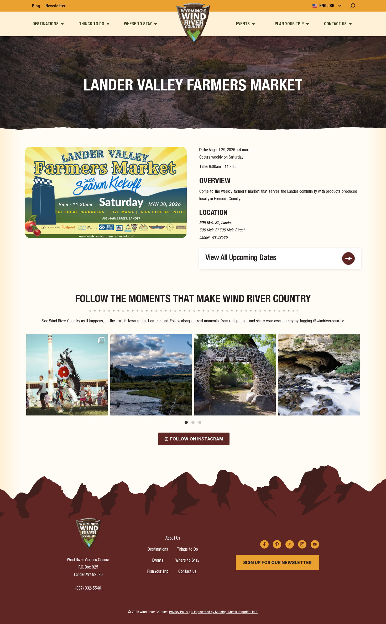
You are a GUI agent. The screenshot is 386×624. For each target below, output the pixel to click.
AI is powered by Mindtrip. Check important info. (224, 612)
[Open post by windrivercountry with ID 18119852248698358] (151, 374)
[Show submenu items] (62, 24)
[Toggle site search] (352, 6)
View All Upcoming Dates (241, 258)
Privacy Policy (179, 612)
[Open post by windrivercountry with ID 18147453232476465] (67, 374)
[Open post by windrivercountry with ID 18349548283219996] (319, 374)
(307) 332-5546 (88, 589)
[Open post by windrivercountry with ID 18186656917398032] (235, 374)
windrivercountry (66, 339)
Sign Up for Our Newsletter (277, 562)
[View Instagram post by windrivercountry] (102, 409)
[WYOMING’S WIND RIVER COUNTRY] (193, 24)
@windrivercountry (328, 321)
